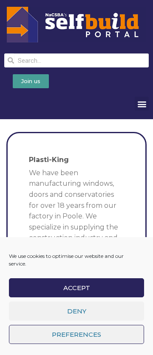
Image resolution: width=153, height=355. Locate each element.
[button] (142, 104)
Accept (76, 288)
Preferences (76, 334)
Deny (76, 311)
